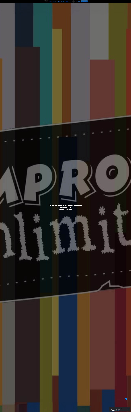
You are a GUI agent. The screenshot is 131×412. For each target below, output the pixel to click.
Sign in (78, 1)
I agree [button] (128, 409)
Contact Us (84, 1)
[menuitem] (50, 1)
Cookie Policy (117, 410)
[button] (73, 1)
